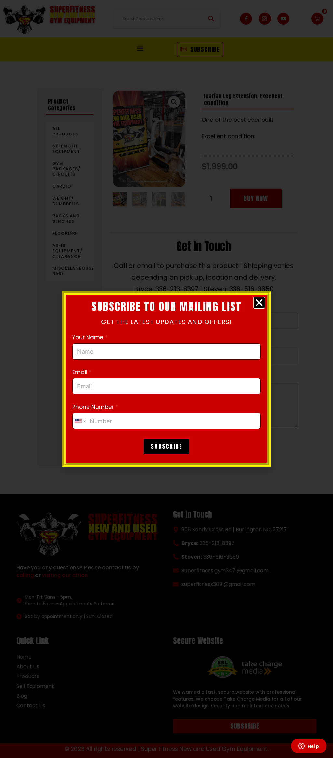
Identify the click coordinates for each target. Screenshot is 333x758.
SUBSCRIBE (166, 446)
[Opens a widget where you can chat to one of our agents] (308, 747)
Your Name (90, 338)
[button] (259, 303)
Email (81, 372)
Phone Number (95, 407)
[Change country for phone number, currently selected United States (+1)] (79, 421)
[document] (166, 379)
